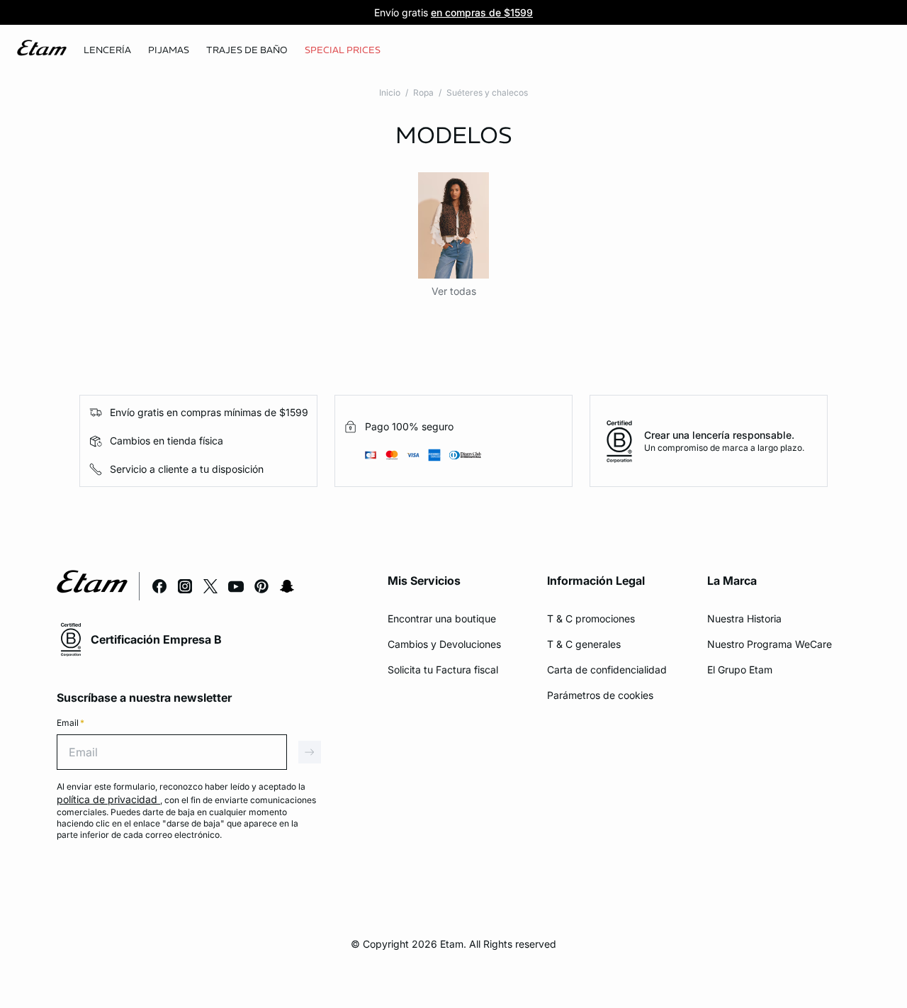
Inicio (389, 92)
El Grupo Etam (739, 669)
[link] (343, 50)
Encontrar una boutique (442, 618)
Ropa (423, 92)
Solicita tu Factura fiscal (443, 669)
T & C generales (584, 644)
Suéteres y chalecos (487, 92)
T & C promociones (591, 618)
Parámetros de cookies (600, 695)
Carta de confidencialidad (607, 669)
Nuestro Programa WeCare (769, 644)
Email (70, 722)
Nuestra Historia (744, 618)
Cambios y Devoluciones (444, 644)
